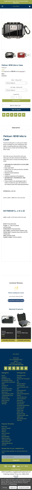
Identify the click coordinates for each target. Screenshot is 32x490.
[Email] (8, 115)
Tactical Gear (21, 407)
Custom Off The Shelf (23, 378)
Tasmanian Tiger (6, 440)
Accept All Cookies (24, 487)
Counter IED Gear (22, 397)
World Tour (5, 397)
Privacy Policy (6, 398)
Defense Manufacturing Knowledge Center (7, 378)
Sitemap (4, 403)
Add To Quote (16, 109)
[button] (16, 71)
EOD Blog (4, 402)
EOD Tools (20, 392)
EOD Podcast (5, 400)
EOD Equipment (21, 390)
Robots (19, 395)
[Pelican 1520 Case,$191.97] (23, 319)
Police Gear (20, 410)
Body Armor (20, 408)
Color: (16, 80)
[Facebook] (4, 115)
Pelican (4, 431)
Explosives (20, 400)
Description (16, 127)
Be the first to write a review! (16, 300)
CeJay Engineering (7, 443)
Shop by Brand (21, 383)
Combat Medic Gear (22, 415)
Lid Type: (16, 87)
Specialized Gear (21, 418)
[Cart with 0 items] (27, 6)
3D (17, 380)
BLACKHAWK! (5, 436)
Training (19, 420)
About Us (4, 387)
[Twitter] (15, 115)
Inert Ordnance (21, 398)
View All (4, 445)
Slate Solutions (6, 441)
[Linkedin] (19, 115)
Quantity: (16, 94)
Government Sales (7, 388)
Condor (4, 435)
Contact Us (5, 385)
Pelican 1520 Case (22, 333)
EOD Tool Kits (21, 385)
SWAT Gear (20, 412)
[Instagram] (14, 368)
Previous (3, 55)
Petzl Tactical (5, 433)
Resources (5, 392)
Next (28, 55)
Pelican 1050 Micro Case (7, 333)
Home (3, 375)
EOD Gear (4, 426)
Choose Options (8, 340)
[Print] (12, 115)
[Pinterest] (23, 115)
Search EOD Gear (6, 390)
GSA (18, 382)
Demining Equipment (23, 393)
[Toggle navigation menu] (4, 6)
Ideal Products (6, 438)
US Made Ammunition (23, 405)
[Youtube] (26, 368)
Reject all (13, 487)
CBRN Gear (20, 417)
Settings (4, 487)
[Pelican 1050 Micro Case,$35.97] (8, 319)
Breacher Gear (21, 413)
